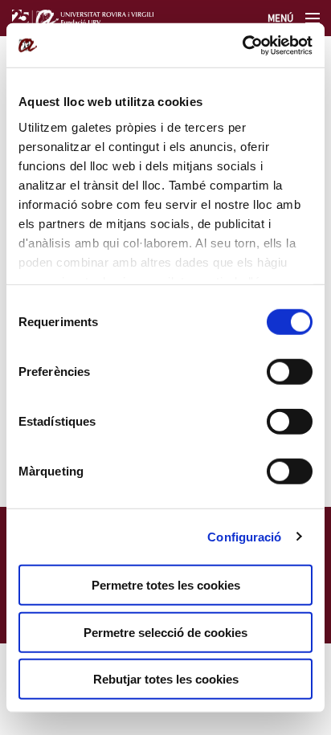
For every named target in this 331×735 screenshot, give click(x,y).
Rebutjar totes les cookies (166, 679)
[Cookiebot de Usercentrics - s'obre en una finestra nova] (242, 45)
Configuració (244, 536)
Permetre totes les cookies (166, 585)
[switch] (290, 372)
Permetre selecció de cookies (165, 632)
